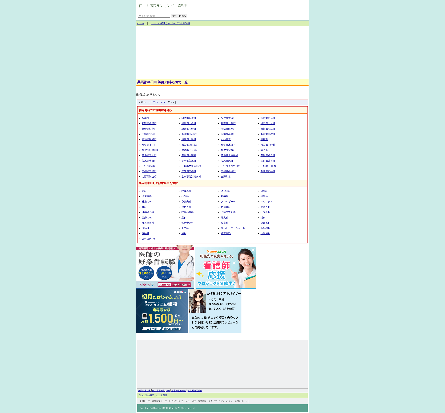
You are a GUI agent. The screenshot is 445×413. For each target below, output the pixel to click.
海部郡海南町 (228, 129)
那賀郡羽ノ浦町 (190, 150)
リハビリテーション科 (233, 228)
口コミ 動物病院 (146, 395)
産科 (183, 217)
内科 (144, 191)
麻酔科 (145, 233)
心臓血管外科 (228, 212)
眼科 (263, 217)
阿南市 (145, 118)
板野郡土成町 (268, 123)
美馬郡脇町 (227, 161)
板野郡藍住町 (268, 118)
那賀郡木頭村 (268, 145)
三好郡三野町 (149, 171)
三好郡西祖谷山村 (191, 166)
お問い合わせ (241, 401)
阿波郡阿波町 (188, 118)
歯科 (183, 233)
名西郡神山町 (149, 176)
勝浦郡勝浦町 (149, 139)
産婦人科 (147, 217)
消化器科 (226, 191)
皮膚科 (224, 223)
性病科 (145, 228)
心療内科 (186, 201)
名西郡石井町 (268, 171)
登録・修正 (190, 401)
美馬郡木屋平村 (229, 155)
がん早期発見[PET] (161, 390)
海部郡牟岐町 (228, 134)
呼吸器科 (186, 191)
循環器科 (147, 196)
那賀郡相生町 (149, 145)
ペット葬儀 (161, 395)
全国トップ (145, 401)
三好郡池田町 (149, 166)
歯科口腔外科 (149, 239)
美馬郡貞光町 (268, 155)
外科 (144, 207)
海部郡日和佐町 (190, 134)
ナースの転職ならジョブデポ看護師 (170, 23)
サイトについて (176, 401)
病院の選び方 (144, 390)
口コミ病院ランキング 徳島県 (163, 6)
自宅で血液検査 (178, 390)
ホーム (140, 23)
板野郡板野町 (149, 123)
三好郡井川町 (268, 161)
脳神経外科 (148, 212)
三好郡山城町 (228, 171)
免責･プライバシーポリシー (221, 401)
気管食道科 (187, 223)
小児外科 (265, 212)
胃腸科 (264, 191)
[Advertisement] (222, 54)
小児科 (185, 196)
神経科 (264, 196)
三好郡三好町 (188, 171)
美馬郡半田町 (149, 161)
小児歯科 (265, 233)
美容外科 (265, 207)
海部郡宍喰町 (149, 134)
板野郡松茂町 (149, 129)
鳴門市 (264, 150)
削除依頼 (202, 401)
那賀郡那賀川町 (150, 150)
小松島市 (226, 139)
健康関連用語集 (195, 390)
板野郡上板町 (188, 123)
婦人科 (224, 217)
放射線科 (265, 228)
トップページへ (156, 102)
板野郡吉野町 (188, 129)
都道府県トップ (159, 401)
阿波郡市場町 (228, 118)
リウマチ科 (267, 201)
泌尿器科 (265, 223)
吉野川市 (226, 176)
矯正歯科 (226, 233)
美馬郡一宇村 (188, 155)
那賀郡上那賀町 (190, 145)
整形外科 (186, 207)
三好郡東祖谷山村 (230, 166)
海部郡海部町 (268, 129)
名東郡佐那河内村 (191, 176)
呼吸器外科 (187, 212)
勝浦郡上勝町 (188, 139)
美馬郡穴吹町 (149, 155)
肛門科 (185, 228)
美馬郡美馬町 (188, 161)
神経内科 (147, 201)
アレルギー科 (228, 201)
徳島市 (264, 139)
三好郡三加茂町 (269, 166)
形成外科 (226, 207)
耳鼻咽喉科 (148, 223)
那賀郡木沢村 (228, 145)
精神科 (224, 196)
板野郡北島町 (228, 123)
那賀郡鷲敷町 (228, 150)
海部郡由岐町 (268, 134)
